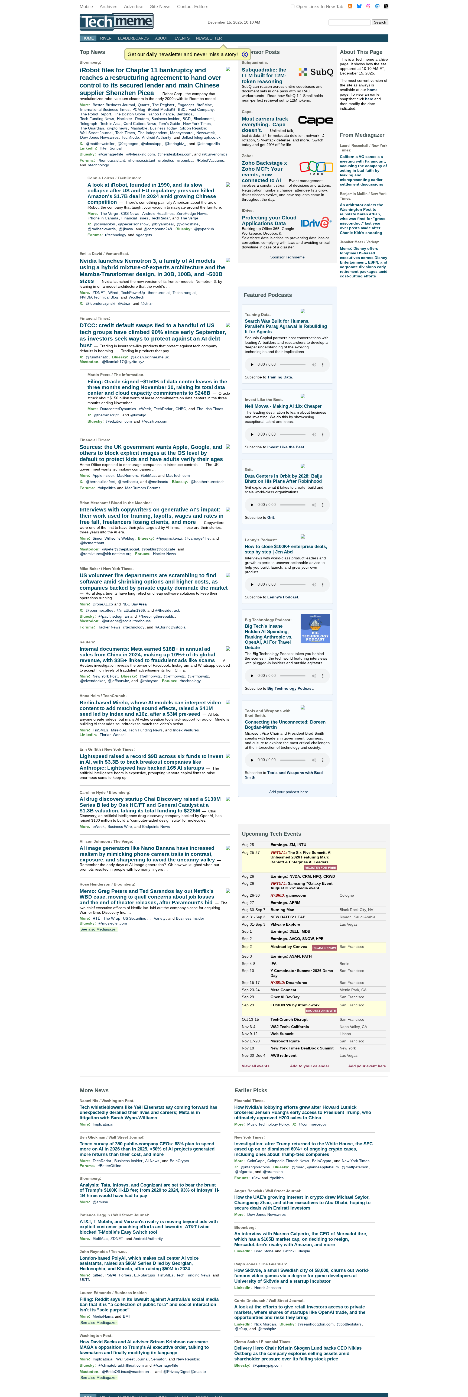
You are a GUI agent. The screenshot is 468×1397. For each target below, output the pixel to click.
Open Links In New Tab (319, 6)
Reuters (142, 118)
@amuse (100, 1202)
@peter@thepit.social (120, 549)
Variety (159, 918)
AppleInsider (103, 475)
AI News (152, 1161)
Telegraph (88, 123)
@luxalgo (138, 415)
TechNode (130, 137)
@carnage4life (110, 154)
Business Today (163, 128)
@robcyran (148, 681)
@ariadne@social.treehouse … (129, 621)
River (106, 38)
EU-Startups (144, 1275)
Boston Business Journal (114, 105)
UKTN (85, 1280)
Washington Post (117, 1100)
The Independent (152, 133)
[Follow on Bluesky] (359, 7)
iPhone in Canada (103, 218)
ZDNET (99, 292)
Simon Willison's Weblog (113, 538)
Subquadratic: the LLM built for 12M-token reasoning (264, 75)
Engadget (185, 105)
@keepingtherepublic (156, 616)
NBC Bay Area (134, 604)
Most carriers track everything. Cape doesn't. (265, 124)
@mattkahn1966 (130, 610)
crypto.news (117, 128)
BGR (187, 118)
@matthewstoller (100, 143)
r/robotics (166, 160)
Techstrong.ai (184, 292)
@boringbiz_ (175, 143)
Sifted (97, 1275)
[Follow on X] (386, 7)
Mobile (86, 6)
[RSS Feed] (350, 7)
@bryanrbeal (162, 224)
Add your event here (367, 1066)
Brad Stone (264, 1251)
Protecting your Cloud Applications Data (269, 220)
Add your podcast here (288, 792)
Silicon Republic (193, 128)
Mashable (139, 128)
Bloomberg (90, 62)
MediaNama (103, 1316)
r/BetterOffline (109, 1165)
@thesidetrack (167, 610)
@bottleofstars (349, 1324)
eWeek (145, 409)
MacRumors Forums (142, 488)
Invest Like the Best (285, 447)
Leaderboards (133, 38)
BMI (126, 1316)
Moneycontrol (181, 133)
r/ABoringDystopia (170, 627)
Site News (160, 6)
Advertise (133, 6)
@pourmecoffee (99, 610)
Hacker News (164, 554)
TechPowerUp (133, 292)
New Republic (188, 1359)
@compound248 (158, 229)
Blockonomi (203, 118)
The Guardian (92, 128)
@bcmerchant (92, 543)
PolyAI (110, 1275)
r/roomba (185, 160)
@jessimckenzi (169, 538)
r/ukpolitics (107, 488)
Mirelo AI (118, 730)
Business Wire (120, 826)
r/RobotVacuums (210, 160)
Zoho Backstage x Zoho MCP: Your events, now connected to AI (264, 171)
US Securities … (137, 918)
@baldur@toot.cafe (158, 549)
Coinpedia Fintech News (288, 1161)
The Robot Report (95, 114)
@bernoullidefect (100, 481)
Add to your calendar (309, 1066)
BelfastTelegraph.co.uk (200, 137)
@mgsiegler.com (112, 923)
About (161, 38)
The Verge (109, 213)
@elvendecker (92, 681)
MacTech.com (178, 475)
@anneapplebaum (323, 1167)
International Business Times (104, 109)
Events (182, 38)
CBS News (130, 213)
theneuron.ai (159, 292)
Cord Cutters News (139, 123)
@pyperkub (204, 229)
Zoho (247, 156)
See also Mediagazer (98, 929)
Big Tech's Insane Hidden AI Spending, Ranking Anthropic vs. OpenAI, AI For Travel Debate (268, 637)
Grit (270, 517)
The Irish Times (210, 409)
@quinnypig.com (267, 1365)
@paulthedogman (113, 616)
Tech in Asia (110, 123)
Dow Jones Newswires (99, 137)
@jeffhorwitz (150, 676)
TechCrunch (129, 178)
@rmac (298, 1167)
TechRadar (160, 218)
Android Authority (156, 137)
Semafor (158, 1359)
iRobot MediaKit (161, 109)
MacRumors (127, 475)
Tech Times (125, 133)
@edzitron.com (119, 421)
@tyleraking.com (140, 154)
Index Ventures (186, 730)
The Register (163, 105)
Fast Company (201, 109)
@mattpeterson (355, 1167)
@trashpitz (267, 1329)
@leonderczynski (100, 303)
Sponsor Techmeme (287, 257)
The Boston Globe (129, 114)
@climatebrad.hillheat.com (121, 1365)
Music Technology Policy (268, 1124)
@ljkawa (126, 229)
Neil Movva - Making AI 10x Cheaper (283, 406)
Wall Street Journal (96, 133)
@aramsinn (273, 1171)
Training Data (279, 377)
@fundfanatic (97, 357)
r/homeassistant (111, 160)
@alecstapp (151, 143)
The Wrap (111, 918)
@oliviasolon (104, 224)
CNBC (181, 409)
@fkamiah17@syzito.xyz (123, 361)
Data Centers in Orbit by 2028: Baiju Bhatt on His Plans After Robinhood (283, 479)
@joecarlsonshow (133, 224)
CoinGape (256, 1161)
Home (88, 38)
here (369, 99)
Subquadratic (254, 62)
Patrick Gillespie (296, 1251)
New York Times (197, 123)
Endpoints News (156, 826)
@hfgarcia (243, 1171)
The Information (128, 374)
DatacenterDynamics (118, 409)
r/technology (98, 165)
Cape (246, 111)
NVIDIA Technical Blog (99, 297)
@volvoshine (188, 224)
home (372, 89)
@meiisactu (128, 481)
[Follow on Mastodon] (377, 7)
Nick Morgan (265, 1324)
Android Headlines (158, 213)
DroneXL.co (103, 604)
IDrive (247, 210)
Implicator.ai (103, 1124)
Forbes (125, 1275)
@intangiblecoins (255, 1167)
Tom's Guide (169, 123)
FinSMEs (100, 730)
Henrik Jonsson (267, 1287)
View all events (255, 1066)
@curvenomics (214, 154)
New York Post (105, 676)
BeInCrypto (179, 1161)
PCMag (138, 109)
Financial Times (134, 218)
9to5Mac (204, 105)
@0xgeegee (128, 143)
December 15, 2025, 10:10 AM (234, 22)
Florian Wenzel (112, 734)
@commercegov (312, 1124)
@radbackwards (102, 229)
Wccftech (136, 297)
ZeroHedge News (192, 213)
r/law (256, 1178)
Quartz (144, 105)
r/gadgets (144, 235)
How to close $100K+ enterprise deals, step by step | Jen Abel (286, 549)
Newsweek (205, 133)
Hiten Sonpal (111, 148)
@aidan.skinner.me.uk (150, 357)
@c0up (241, 1329)
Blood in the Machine (131, 503)
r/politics (276, 1178)
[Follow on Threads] (368, 7)
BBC (182, 109)
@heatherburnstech (207, 481)
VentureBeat (117, 253)
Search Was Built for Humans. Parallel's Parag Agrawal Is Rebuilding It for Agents (286, 326)
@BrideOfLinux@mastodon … (128, 1371)
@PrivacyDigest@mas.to (184, 1371)
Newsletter (209, 38)
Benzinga (185, 114)
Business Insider (165, 118)
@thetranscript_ (107, 415)
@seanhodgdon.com (316, 1324)
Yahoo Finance (161, 114)
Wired (113, 292)
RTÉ (96, 918)
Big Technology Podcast (290, 688)
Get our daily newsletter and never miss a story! (183, 54)
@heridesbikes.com (174, 154)
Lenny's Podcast (282, 597)
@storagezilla (208, 143)
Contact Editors (193, 6)
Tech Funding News (97, 118)
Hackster (124, 118)
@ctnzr (124, 303)
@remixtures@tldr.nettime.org (106, 554)
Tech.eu (118, 1251)
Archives (109, 6)
